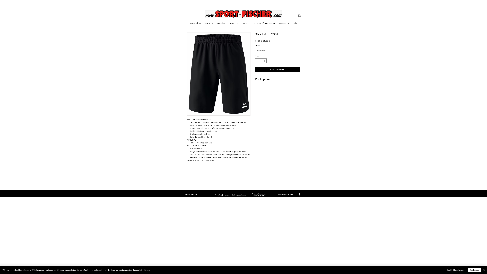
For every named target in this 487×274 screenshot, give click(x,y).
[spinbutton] (260, 61)
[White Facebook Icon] (299, 194)
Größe (258, 46)
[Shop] (299, 15)
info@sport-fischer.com (285, 194)
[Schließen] (483, 270)
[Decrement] (256, 61)
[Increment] (264, 61)
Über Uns (218, 195)
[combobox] (277, 50)
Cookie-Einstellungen (455, 270)
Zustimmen (474, 270)
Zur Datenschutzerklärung (139, 270)
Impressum (227, 195)
